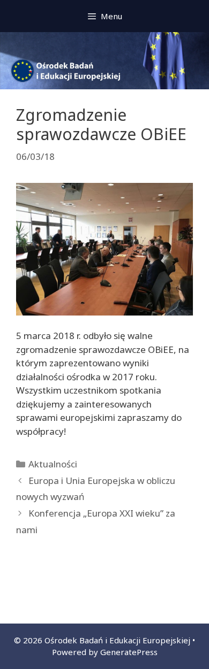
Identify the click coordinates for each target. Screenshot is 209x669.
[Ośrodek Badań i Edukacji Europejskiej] (104, 59)
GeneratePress (129, 652)
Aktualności (52, 464)
